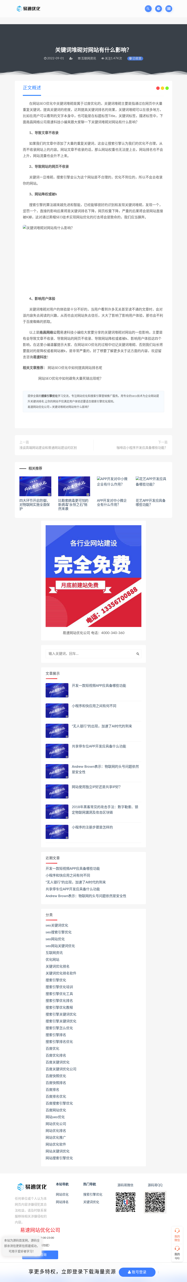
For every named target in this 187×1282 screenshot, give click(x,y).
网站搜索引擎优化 (59, 1158)
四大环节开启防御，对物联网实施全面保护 (34, 505)
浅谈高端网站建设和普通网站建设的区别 (48, 447)
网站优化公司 (56, 1124)
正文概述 (32, 88)
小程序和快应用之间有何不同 (94, 706)
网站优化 (62, 1194)
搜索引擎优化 (49, 396)
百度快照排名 (56, 1083)
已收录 (136, 58)
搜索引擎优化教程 (59, 1007)
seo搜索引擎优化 (59, 932)
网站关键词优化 (58, 1151)
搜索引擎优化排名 (59, 1001)
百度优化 (52, 1048)
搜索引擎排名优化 (59, 1042)
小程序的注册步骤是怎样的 (92, 827)
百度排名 (52, 1089)
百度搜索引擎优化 (59, 1103)
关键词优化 (91, 1202)
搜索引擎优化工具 (59, 994)
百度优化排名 (56, 1055)
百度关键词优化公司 (61, 1069)
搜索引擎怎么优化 (59, 1028)
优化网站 (52, 959)
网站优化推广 (56, 1137)
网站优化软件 (56, 1144)
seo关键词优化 (57, 925)
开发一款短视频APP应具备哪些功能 (99, 685)
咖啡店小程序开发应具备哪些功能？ (142, 447)
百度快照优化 (56, 1076)
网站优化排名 (56, 1131)
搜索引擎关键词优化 (61, 1014)
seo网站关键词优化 (60, 946)
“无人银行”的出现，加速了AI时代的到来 (102, 726)
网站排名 (62, 1202)
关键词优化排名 (58, 966)
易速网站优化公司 (38, 407)
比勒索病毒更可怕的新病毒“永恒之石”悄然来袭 (73, 505)
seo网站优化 (55, 939)
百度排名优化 (56, 1096)
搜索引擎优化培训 (59, 987)
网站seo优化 (55, 1117)
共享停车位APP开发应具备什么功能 (99, 746)
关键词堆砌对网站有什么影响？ (71, 407)
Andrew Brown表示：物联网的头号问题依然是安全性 (86, 896)
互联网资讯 (54, 953)
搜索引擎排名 (56, 1035)
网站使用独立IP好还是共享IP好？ (97, 787)
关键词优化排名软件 (61, 973)
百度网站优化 (56, 1110)
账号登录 (138, 1272)
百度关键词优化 (58, 1062)
